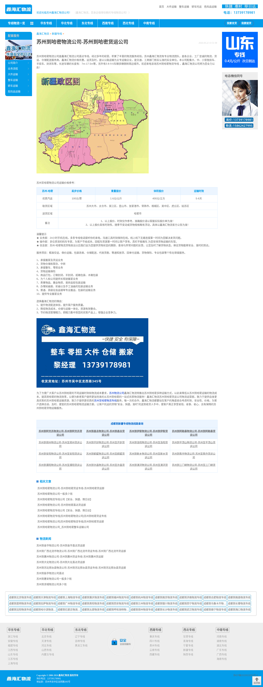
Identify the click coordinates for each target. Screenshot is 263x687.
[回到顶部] (256, 680)
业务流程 (13, 68)
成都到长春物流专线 (239, 603)
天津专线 (47, 641)
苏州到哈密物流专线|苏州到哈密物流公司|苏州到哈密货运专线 (71, 515)
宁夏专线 (188, 645)
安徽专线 (13, 641)
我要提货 (246, 23)
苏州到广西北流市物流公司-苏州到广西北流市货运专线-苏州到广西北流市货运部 (81, 551)
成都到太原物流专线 (93, 609)
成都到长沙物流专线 (166, 609)
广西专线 (222, 654)
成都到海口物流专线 (239, 609)
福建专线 (13, 645)
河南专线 (222, 636)
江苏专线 (13, 658)
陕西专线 (188, 654)
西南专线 (155, 629)
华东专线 (14, 629)
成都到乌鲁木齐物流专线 (215, 603)
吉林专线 (80, 641)
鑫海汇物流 (42, 33)
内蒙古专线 (48, 654)
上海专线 (13, 663)
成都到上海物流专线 (69, 597)
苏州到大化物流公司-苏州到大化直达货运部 (60, 562)
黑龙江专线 (81, 645)
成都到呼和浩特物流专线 (118, 609)
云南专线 (155, 650)
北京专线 (47, 636)
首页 (161, 6)
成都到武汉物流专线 (190, 609)
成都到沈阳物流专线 (20, 609)
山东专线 (13, 654)
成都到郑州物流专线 (142, 609)
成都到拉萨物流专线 (44, 603)
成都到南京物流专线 (166, 597)
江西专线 (13, 650)
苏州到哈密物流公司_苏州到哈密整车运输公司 (63, 527)
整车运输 (184, 6)
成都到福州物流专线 (117, 597)
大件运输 (172, 6)
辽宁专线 (80, 636)
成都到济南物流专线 (190, 597)
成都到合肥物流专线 (215, 597)
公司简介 (13, 62)
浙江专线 (13, 636)
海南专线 (222, 658)
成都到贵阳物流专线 (93, 603)
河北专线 (47, 645)
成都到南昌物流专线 (239, 597)
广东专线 (222, 650)
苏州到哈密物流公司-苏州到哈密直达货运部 (61, 504)
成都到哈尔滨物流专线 (45, 609)
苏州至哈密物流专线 (105, 400)
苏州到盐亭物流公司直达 (50, 573)
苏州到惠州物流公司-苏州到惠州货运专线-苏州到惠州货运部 (69, 556)
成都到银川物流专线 (166, 603)
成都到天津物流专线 (44, 597)
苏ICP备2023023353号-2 (245, 675)
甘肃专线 (188, 636)
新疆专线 (57, 33)
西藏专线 (155, 654)
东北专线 (81, 629)
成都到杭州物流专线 (142, 597)
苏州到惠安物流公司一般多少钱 (54, 578)
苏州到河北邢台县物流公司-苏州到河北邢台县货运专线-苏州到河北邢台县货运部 (81, 567)
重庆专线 (155, 636)
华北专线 (47, 629)
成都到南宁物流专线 (215, 609)
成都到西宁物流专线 (190, 603)
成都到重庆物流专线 (93, 597)
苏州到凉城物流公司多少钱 (51, 584)
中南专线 (222, 629)
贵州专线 (155, 645)
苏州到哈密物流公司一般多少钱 (54, 493)
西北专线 (189, 629)
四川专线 (155, 641)
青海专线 (188, 641)
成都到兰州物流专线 (142, 603)
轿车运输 (13, 85)
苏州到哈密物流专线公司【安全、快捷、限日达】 (64, 499)
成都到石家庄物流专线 (69, 609)
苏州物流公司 (116, 393)
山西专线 (47, 650)
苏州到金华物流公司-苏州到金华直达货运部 (60, 545)
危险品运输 (210, 6)
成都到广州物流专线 (69, 603)
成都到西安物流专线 (117, 603)
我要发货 (232, 23)
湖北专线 (222, 645)
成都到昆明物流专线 (20, 603)
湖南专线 (222, 641)
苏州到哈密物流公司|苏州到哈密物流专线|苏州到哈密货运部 (70, 521)
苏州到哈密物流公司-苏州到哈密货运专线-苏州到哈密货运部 (70, 488)
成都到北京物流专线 (20, 597)
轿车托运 (197, 6)
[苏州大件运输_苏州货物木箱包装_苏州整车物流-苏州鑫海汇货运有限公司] (18, 9)
